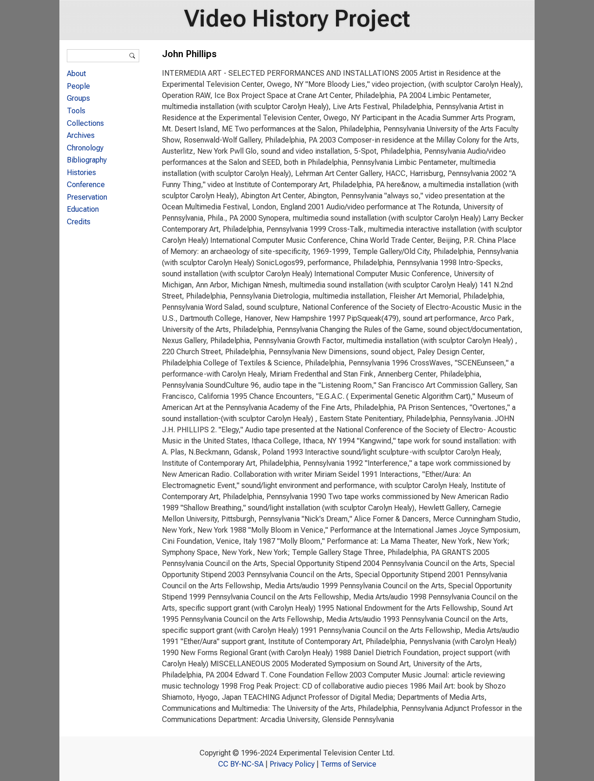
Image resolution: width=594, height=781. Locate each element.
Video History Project (297, 18)
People (78, 86)
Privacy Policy (292, 764)
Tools (76, 110)
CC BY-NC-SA (241, 764)
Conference (86, 184)
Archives (81, 135)
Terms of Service (348, 764)
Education (83, 209)
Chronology (85, 147)
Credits (78, 221)
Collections (85, 123)
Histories (81, 172)
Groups (78, 98)
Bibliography (87, 160)
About (76, 73)
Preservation (87, 197)
